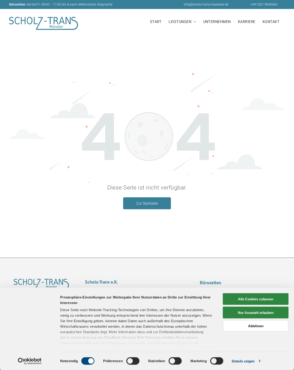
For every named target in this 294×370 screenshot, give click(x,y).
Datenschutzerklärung (79, 343)
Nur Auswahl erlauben (256, 312)
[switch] (132, 360)
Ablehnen (255, 326)
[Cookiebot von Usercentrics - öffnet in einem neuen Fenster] (30, 361)
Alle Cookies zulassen (255, 299)
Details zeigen (243, 361)
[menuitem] (157, 22)
